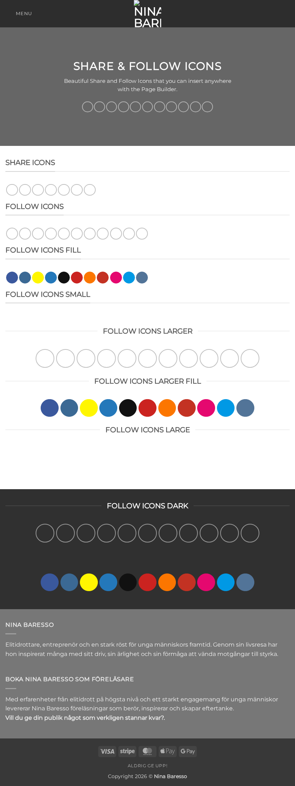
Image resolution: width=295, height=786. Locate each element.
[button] (18, 13)
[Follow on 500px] (195, 106)
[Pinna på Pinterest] (64, 190)
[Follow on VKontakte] (207, 106)
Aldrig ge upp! (148, 765)
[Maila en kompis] (51, 190)
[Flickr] (183, 106)
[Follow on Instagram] (99, 106)
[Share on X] (38, 190)
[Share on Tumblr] (90, 190)
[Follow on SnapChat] (111, 106)
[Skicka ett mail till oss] (135, 106)
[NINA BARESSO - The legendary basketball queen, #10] (147, 13)
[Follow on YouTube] (171, 106)
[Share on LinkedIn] (77, 190)
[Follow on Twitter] (123, 106)
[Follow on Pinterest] (147, 106)
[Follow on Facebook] (87, 106)
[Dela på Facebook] (25, 190)
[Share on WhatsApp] (12, 190)
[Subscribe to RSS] (159, 106)
